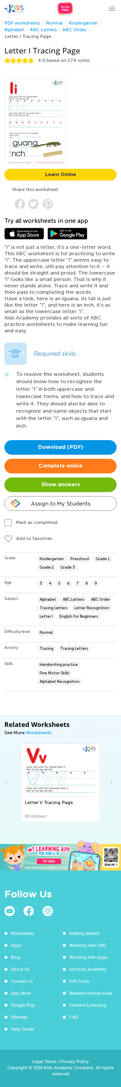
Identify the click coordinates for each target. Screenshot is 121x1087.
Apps (16, 945)
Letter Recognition (91, 608)
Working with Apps (88, 957)
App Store (21, 993)
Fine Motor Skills (54, 673)
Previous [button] (7, 783)
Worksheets (39, 732)
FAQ (73, 1017)
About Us (20, 969)
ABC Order (74, 29)
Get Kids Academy (87, 969)
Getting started (84, 933)
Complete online (60, 466)
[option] (60, 782)
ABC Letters (43, 29)
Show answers (60, 484)
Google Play (23, 1005)
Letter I (46, 616)
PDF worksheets (22, 23)
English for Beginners (79, 616)
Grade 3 (67, 567)
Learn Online (60, 174)
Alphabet (14, 29)
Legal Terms (44, 1061)
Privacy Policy (74, 1061)
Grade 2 (47, 567)
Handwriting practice (59, 664)
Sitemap (19, 1017)
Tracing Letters (54, 608)
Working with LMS (87, 945)
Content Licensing (87, 1005)
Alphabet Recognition (60, 681)
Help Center (23, 1029)
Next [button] (110, 783)
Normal (54, 23)
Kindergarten (83, 23)
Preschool (79, 559)
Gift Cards (79, 981)
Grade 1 (103, 559)
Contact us (22, 981)
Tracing (46, 648)
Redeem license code (90, 993)
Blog (15, 957)
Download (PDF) (60, 447)
